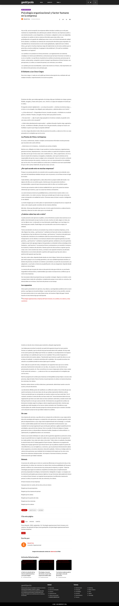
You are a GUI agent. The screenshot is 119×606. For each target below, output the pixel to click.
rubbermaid (53, 551)
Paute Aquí (51, 587)
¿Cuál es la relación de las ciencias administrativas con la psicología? (28, 573)
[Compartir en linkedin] (67, 19)
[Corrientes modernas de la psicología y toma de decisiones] (64, 565)
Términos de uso (52, 593)
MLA (26, 521)
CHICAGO (31, 521)
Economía (77, 593)
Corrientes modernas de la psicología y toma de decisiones (63, 573)
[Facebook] (88, 2)
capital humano (32, 510)
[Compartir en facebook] (60, 19)
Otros (89, 591)
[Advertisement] (46, 25)
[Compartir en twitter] (63, 19)
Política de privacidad (53, 595)
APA (23, 521)
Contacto (49, 2)
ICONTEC (38, 521)
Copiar (23, 533)
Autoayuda (77, 589)
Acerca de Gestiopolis (53, 589)
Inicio (41, 2)
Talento (90, 593)
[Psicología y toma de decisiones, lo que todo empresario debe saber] (46, 565)
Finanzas (77, 597)
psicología (41, 510)
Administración (26, 9)
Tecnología (90, 595)
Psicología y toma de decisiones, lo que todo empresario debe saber (45, 573)
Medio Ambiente (91, 589)
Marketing (90, 587)
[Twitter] (90, 2)
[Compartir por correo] (70, 19)
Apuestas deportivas (54, 597)
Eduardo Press (27, 19)
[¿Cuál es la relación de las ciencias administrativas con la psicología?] (29, 565)
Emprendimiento (78, 595)
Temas (58, 2)
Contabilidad (78, 591)
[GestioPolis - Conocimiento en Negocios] (26, 585)
